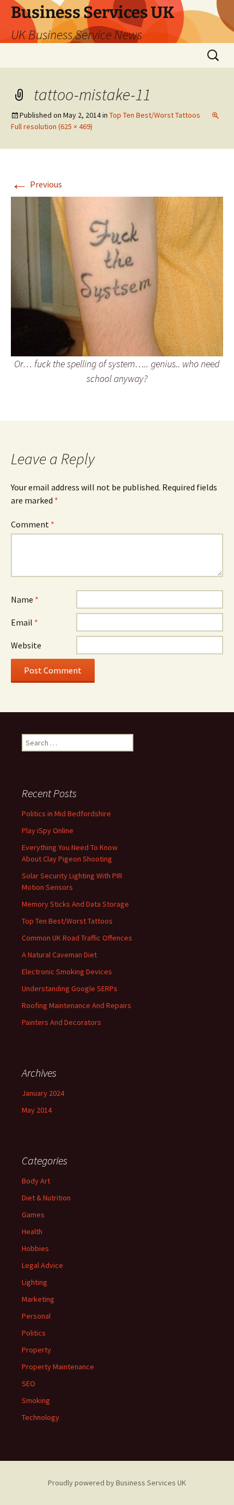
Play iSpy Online (47, 830)
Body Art (36, 1181)
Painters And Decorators (61, 1022)
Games (33, 1214)
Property (36, 1350)
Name (25, 599)
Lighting (34, 1282)
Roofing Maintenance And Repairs (76, 1005)
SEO (28, 1383)
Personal (36, 1316)
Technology (40, 1417)
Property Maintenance (58, 1367)
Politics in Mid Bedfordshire (66, 813)
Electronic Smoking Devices (67, 971)
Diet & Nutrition (46, 1198)
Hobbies (35, 1248)
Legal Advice (42, 1265)
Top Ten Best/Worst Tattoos (154, 115)
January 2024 (43, 1093)
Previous (36, 184)
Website (26, 645)
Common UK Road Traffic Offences (77, 938)
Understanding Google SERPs (70, 988)
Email (24, 622)
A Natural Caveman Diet (59, 955)
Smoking (36, 1400)
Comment (32, 524)
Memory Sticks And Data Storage (75, 904)
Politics (34, 1333)
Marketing (38, 1299)
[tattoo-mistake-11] (117, 275)
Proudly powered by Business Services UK (117, 1483)
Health (32, 1231)
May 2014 (37, 1110)
